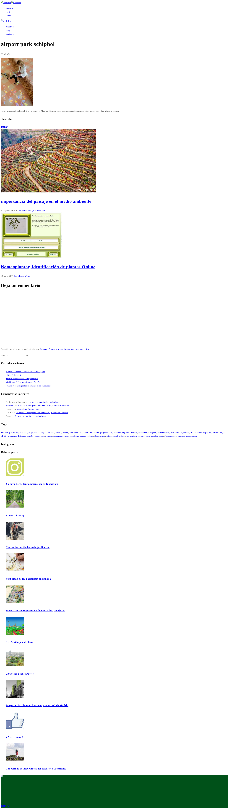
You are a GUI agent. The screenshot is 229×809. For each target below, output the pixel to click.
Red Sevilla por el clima (19, 642)
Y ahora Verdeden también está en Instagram (25, 371)
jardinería (50, 432)
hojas (222, 432)
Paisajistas (74, 432)
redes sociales (152, 436)
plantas (23, 432)
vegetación (39, 436)
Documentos (99, 436)
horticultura (132, 436)
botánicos (84, 432)
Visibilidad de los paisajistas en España (23, 382)
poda (161, 436)
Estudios (22, 436)
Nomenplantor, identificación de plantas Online (48, 266)
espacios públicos (61, 436)
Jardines (4, 432)
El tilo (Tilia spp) (13, 375)
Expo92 (30, 436)
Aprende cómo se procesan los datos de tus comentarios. (64, 349)
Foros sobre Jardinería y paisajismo (44, 402)
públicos (181, 436)
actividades (94, 432)
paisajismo (14, 432)
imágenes (152, 432)
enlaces (122, 436)
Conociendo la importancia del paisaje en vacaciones (36, 768)
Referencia (40, 210)
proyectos (104, 432)
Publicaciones (170, 436)
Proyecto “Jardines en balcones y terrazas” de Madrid (37, 705)
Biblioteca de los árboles (20, 673)
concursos (142, 432)
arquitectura (214, 432)
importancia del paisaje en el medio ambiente (46, 201)
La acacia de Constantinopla (28, 409)
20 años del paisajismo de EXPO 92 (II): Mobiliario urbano (43, 405)
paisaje (30, 432)
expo (205, 432)
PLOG (4, 436)
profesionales (163, 432)
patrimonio (175, 432)
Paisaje (31, 210)
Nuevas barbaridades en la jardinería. (22, 378)
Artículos (23, 210)
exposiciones (115, 432)
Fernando (10, 405)
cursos (83, 436)
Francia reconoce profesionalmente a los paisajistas (28, 386)
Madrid (134, 432)
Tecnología (19, 276)
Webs (27, 276)
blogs (42, 432)
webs (36, 432)
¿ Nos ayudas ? (14, 736)
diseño (65, 432)
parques (48, 436)
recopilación (191, 436)
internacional (112, 436)
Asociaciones (196, 432)
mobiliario (74, 436)
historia (141, 436)
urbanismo (12, 436)
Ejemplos (185, 432)
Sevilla (58, 432)
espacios (126, 432)
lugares (90, 436)
